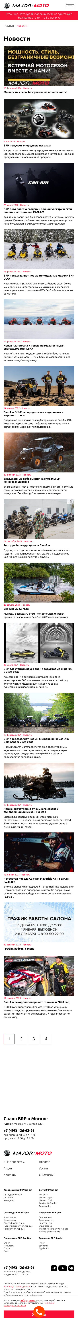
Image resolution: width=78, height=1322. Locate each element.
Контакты (10, 1174)
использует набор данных (17, 1286)
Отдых (7, 1248)
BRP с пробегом (14, 1161)
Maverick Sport (46, 1197)
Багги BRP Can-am (48, 1190)
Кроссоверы (10, 1217)
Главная (9, 25)
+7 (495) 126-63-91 (19, 1130)
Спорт (7, 1243)
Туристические (46, 1220)
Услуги (43, 1168)
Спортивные (45, 1217)
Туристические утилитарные (18, 1226)
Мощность (9, 1245)
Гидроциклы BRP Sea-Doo (17, 1238)
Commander (45, 1206)
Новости (44, 1161)
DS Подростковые (13, 1194)
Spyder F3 (44, 1248)
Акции (8, 1168)
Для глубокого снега (14, 1223)
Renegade (9, 1200)
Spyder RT (44, 1245)
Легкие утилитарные (14, 1229)
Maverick (43, 1194)
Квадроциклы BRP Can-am (18, 1190)
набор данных (27, 1300)
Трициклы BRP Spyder (51, 1238)
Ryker (41, 1243)
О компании (47, 1174)
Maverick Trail (45, 1200)
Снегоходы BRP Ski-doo (16, 1212)
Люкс (6, 1251)
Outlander (9, 1197)
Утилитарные (10, 1220)
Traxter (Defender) (48, 1203)
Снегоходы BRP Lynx (50, 1212)
